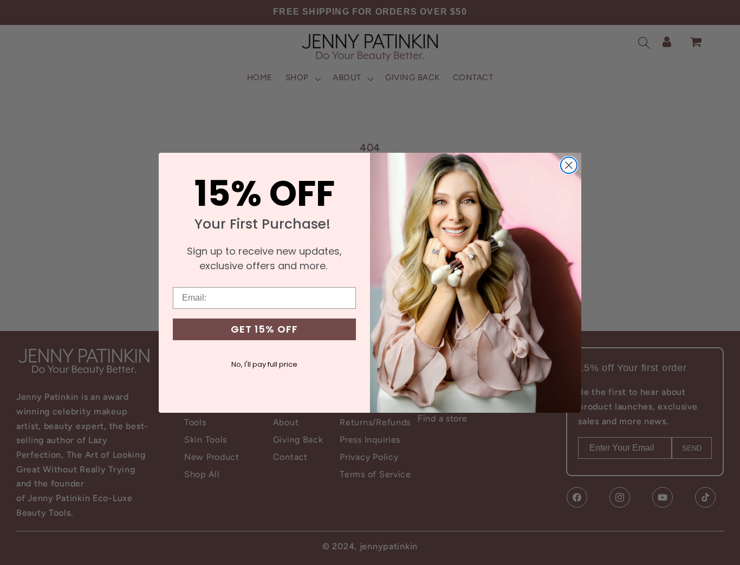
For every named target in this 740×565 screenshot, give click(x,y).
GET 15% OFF (264, 329)
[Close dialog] (569, 165)
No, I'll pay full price (264, 364)
